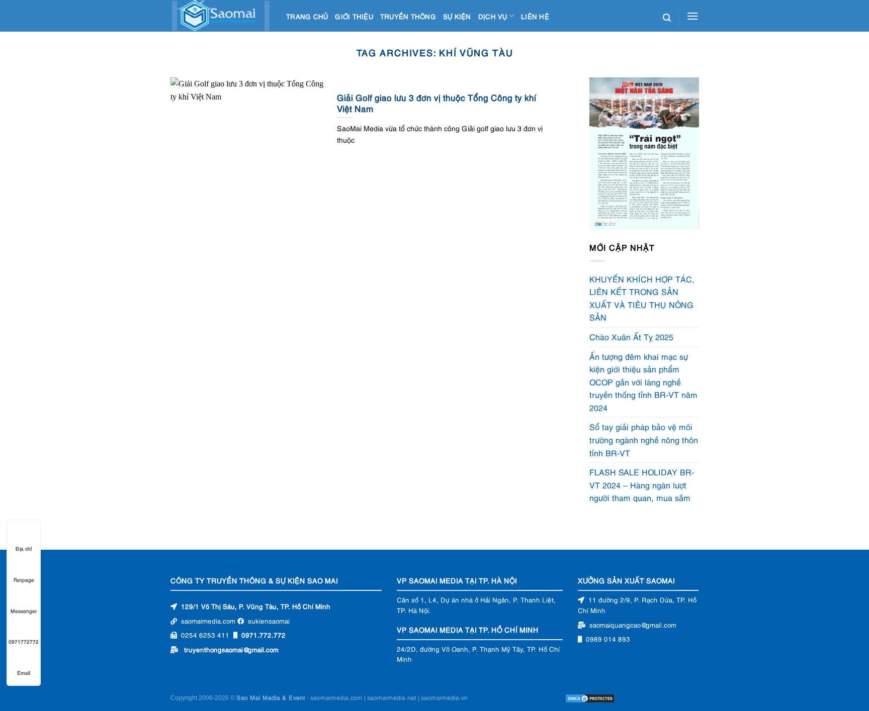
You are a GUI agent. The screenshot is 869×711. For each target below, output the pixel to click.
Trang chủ (307, 16)
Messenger (24, 610)
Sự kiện (457, 16)
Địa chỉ (24, 548)
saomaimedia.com (336, 697)
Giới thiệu (354, 16)
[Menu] (692, 16)
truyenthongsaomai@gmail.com (231, 649)
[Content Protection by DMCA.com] (590, 697)
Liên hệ (535, 16)
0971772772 (24, 641)
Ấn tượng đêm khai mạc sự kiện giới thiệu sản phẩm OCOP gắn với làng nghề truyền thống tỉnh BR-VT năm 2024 (643, 382)
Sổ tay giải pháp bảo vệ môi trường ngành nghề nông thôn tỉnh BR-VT (643, 440)
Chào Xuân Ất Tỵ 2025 (631, 336)
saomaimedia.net (391, 697)
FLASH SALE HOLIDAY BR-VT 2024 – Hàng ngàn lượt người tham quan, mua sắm (641, 485)
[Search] (667, 18)
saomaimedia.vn (444, 697)
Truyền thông (408, 16)
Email (23, 672)
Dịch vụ (492, 16)
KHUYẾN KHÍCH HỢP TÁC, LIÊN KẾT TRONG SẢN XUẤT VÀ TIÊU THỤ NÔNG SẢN (641, 298)
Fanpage (24, 579)
